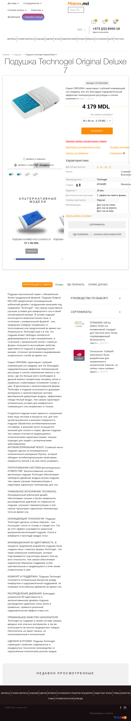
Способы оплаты (16, 10)
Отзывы (59, 284)
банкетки (125, 693)
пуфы (51, 699)
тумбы (116, 693)
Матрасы (11, 39)
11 (101, 167)
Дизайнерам (14, 17)
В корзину (97, 131)
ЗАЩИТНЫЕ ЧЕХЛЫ (103, 693)
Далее (90, 98)
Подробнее (32, 251)
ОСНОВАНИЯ (101, 39)
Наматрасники (68, 39)
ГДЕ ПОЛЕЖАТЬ (75, 284)
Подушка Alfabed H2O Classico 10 (31, 239)
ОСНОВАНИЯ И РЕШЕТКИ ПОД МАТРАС (75, 693)
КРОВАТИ (81, 39)
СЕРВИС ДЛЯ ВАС (98, 284)
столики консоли (64, 699)
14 (105, 167)
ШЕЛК (110, 39)
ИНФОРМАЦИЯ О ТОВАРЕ (37, 284)
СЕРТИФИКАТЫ (81, 312)
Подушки (40, 39)
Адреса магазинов (100, 32)
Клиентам (36, 10)
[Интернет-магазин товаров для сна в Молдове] (78, 3)
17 (110, 167)
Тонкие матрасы (19, 693)
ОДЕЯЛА (49, 39)
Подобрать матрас (34, 17)
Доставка (12, 3)
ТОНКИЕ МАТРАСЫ (25, 39)
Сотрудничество (31, 3)
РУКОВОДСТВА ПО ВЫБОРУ (89, 298)
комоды (78, 699)
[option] (34, 123)
